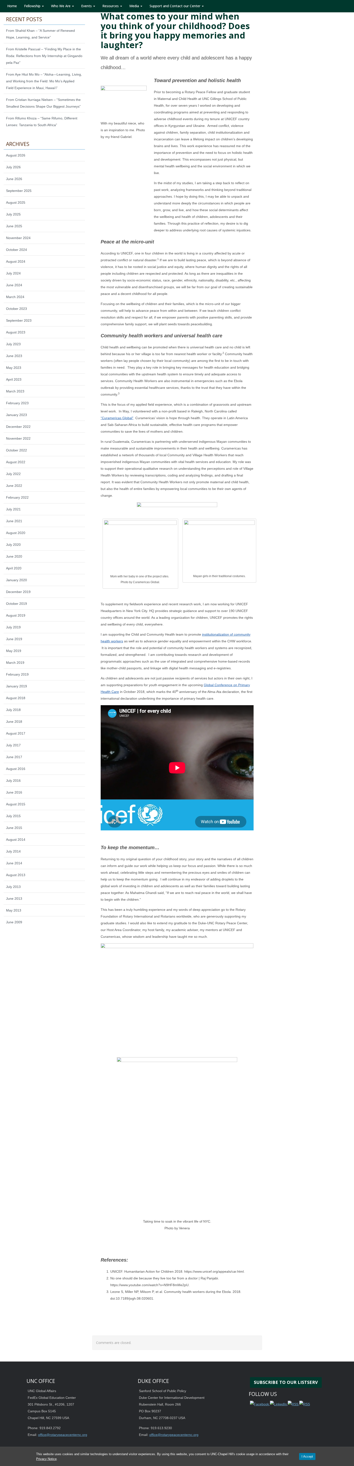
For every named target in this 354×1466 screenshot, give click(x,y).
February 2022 (17, 497)
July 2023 (13, 344)
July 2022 (13, 474)
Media (134, 6)
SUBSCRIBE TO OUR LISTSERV (286, 1382)
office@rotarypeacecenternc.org (62, 1435)
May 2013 (13, 910)
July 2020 (13, 545)
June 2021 (14, 521)
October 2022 (16, 450)
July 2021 (13, 509)
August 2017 (15, 733)
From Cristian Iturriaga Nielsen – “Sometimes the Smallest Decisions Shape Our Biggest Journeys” (43, 103)
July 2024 (13, 273)
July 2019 (13, 627)
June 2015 (14, 828)
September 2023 (19, 320)
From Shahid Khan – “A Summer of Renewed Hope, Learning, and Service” (40, 34)
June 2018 (14, 721)
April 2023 (13, 379)
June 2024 (14, 285)
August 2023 (15, 332)
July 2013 (13, 887)
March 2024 (15, 297)
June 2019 (14, 639)
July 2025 (13, 214)
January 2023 (16, 415)
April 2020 (13, 568)
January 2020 (16, 580)
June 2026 (14, 179)
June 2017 (14, 757)
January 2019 (16, 686)
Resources (111, 6)
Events (87, 6)
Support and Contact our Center (175, 6)
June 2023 (14, 356)
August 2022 (15, 462)
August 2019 (15, 615)
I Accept (307, 1456)
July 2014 (13, 851)
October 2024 (16, 250)
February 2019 (17, 674)
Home (12, 6)
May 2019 (13, 651)
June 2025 (14, 226)
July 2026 (13, 167)
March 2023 (15, 391)
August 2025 (15, 202)
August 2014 (15, 839)
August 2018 (15, 698)
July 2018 (13, 710)
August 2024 (15, 261)
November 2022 (18, 438)
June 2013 (14, 898)
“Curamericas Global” (117, 418)
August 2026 (15, 155)
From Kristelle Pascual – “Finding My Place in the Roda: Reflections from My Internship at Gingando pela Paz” (44, 56)
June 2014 (14, 863)
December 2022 (18, 427)
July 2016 (13, 780)
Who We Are (61, 6)
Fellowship (32, 6)
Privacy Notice (46, 1459)
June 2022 (14, 486)
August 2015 (15, 804)
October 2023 (16, 309)
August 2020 (15, 533)
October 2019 (16, 604)
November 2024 (18, 238)
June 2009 (14, 922)
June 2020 (14, 556)
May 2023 (13, 368)
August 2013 (15, 875)
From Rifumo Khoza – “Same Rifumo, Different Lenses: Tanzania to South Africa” (41, 121)
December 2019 (18, 592)
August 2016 (15, 769)
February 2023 (17, 403)
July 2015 (13, 816)
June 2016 (14, 792)
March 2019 (15, 663)
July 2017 (13, 745)
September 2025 (19, 191)
